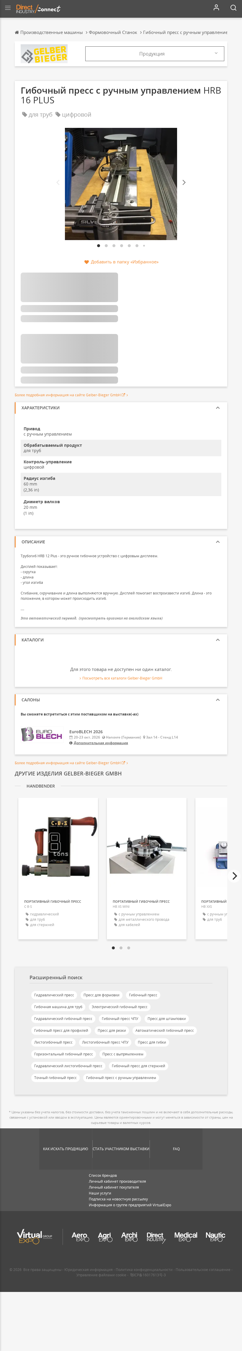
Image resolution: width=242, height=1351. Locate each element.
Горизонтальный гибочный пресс (63, 1054)
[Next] (183, 182)
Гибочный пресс (143, 995)
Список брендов (103, 1175)
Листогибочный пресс (53, 1042)
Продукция (152, 53)
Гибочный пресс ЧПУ (120, 1018)
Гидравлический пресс (54, 995)
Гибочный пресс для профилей (61, 1030)
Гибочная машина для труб (58, 1006)
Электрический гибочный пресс (120, 1006)
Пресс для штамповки (167, 1018)
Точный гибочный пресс (55, 1077)
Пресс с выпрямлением (122, 1054)
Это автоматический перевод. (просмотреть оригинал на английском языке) (92, 618)
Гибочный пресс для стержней (138, 1065)
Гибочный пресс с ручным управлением (121, 1077)
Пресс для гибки (152, 1042)
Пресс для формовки (102, 995)
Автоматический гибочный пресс (164, 1030)
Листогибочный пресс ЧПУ (105, 1042)
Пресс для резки (112, 1030)
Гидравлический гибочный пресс (63, 1018)
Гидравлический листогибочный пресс (68, 1065)
